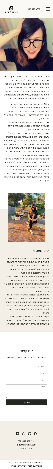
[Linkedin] (18, 434)
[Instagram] (29, 434)
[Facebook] (35, 434)
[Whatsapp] (23, 434)
